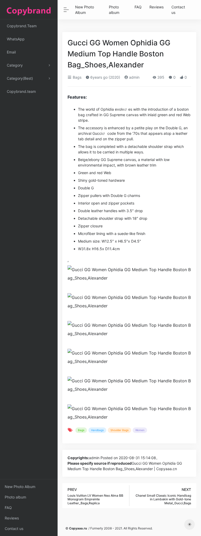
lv (122, 109)
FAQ (8, 507)
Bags (76, 77)
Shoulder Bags (119, 430)
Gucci (97, 133)
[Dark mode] (189, 524)
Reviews (12, 518)
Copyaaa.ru (78, 528)
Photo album (15, 497)
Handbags (97, 430)
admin (133, 77)
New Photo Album (20, 486)
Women (139, 430)
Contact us (14, 528)
